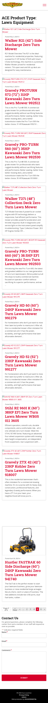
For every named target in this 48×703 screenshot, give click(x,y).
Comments (7, 650)
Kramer (31, 699)
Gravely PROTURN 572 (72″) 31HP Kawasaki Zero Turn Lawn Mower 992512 (22, 96)
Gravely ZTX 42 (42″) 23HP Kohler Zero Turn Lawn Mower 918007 (22, 468)
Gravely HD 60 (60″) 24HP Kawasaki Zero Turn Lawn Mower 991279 (23, 311)
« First (15, 609)
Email (4, 641)
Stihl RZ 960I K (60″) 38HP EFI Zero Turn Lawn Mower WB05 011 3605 (22, 414)
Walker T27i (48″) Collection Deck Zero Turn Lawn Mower (22, 202)
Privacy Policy (24, 695)
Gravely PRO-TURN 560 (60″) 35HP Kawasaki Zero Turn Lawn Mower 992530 (23, 150)
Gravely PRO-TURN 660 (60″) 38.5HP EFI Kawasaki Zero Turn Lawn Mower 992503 (23, 257)
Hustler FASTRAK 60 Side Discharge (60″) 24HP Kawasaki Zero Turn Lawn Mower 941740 (23, 570)
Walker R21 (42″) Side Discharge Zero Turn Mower (23, 44)
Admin (24, 697)
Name (5, 632)
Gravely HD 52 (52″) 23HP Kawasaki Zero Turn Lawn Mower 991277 (23, 363)
